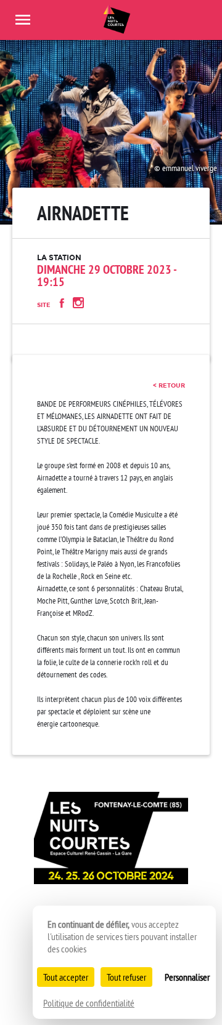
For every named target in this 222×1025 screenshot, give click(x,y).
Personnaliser (187, 977)
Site (44, 305)
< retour (169, 385)
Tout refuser (126, 977)
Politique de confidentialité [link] (88, 1003)
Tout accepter (65, 977)
